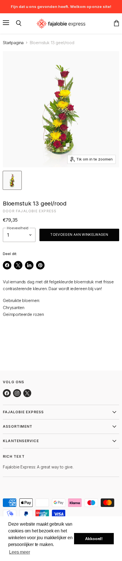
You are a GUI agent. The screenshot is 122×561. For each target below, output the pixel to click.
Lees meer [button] (19, 552)
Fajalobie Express (36, 211)
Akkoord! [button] (94, 538)
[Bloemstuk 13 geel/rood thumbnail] (12, 180)
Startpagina (13, 42)
